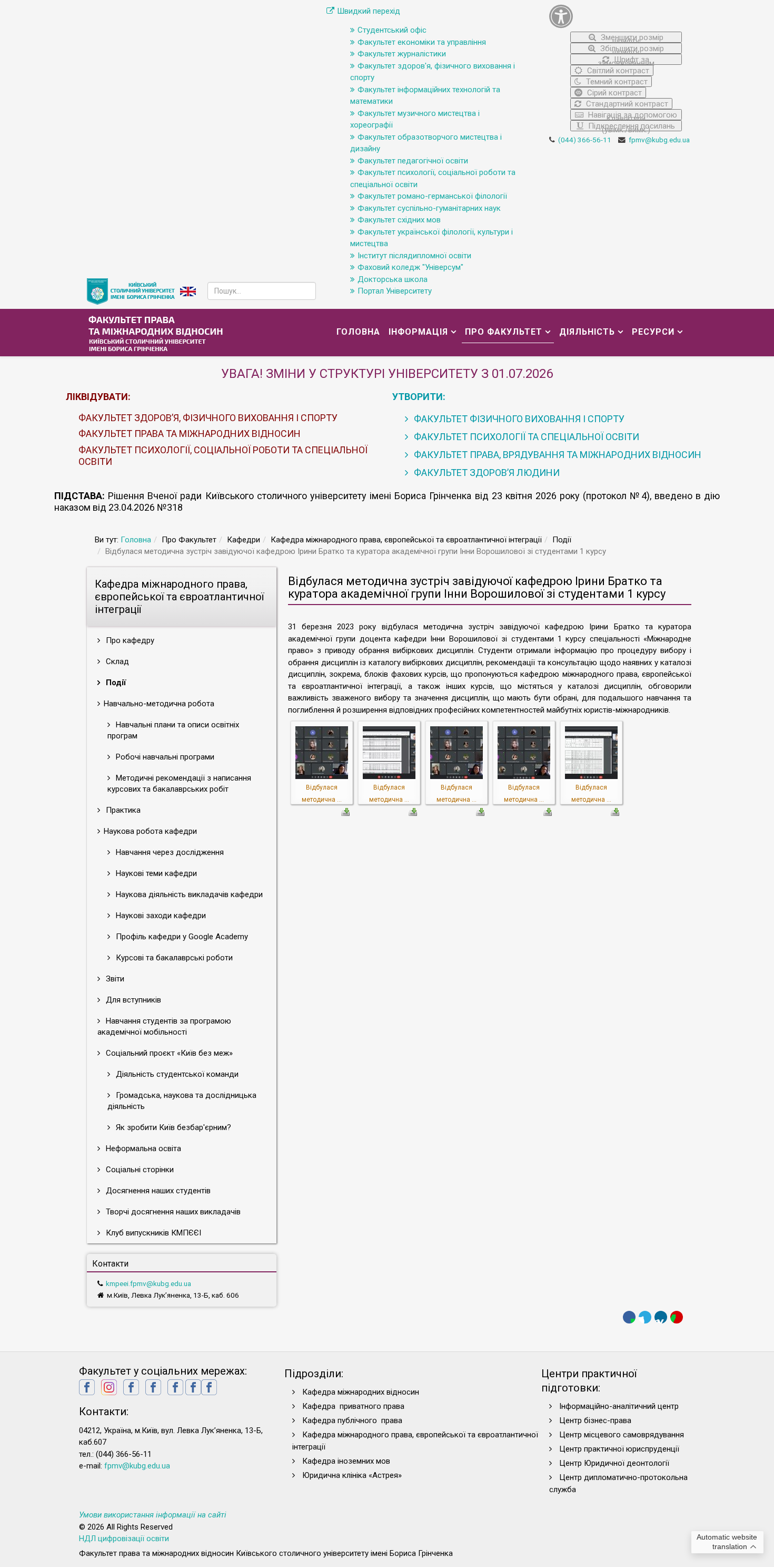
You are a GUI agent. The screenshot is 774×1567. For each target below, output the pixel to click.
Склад (116, 661)
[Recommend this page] (676, 1317)
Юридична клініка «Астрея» (352, 1475)
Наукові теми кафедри (155, 873)
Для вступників (132, 1000)
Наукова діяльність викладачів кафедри (188, 894)
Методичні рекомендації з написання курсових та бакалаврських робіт (179, 783)
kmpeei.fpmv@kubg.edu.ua (148, 1283)
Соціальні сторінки (139, 1169)
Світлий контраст (617, 70)
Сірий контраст (613, 93)
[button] (615, 16)
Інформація (418, 332)
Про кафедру (129, 640)
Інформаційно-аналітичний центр (619, 1406)
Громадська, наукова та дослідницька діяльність (181, 1101)
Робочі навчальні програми (164, 757)
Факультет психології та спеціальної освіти (525, 436)
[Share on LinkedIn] (660, 1317)
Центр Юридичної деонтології (614, 1463)
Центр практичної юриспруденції (619, 1449)
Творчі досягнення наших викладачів (172, 1211)
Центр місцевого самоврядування (621, 1434)
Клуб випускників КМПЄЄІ (152, 1233)
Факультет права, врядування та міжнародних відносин (556, 454)
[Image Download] (345, 811)
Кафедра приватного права (353, 1406)
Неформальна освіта (142, 1148)
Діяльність (587, 332)
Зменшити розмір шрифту (631, 38)
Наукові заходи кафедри (160, 915)
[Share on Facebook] (629, 1317)
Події (115, 682)
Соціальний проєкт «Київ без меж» (168, 1053)
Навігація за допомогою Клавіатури (631, 115)
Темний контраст (616, 81)
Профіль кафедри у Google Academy (181, 936)
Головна (358, 332)
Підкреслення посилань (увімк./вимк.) (630, 126)
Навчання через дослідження (169, 852)
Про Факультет (503, 332)
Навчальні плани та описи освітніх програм (173, 730)
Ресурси (653, 332)
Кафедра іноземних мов (346, 1461)
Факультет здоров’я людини (486, 472)
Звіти (114, 979)
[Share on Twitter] (645, 1317)
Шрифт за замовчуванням (626, 60)
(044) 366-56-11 (584, 139)
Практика (122, 810)
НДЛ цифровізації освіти (124, 1538)
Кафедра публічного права (352, 1420)
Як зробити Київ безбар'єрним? (172, 1127)
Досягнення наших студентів (157, 1190)
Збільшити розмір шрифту (631, 49)
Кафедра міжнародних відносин (361, 1392)
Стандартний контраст (626, 104)
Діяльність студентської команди (176, 1074)
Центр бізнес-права (595, 1420)
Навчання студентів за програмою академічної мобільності (164, 1026)
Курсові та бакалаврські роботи (173, 957)
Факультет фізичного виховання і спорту (518, 418)
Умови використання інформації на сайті (152, 1515)
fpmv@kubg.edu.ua (659, 139)
